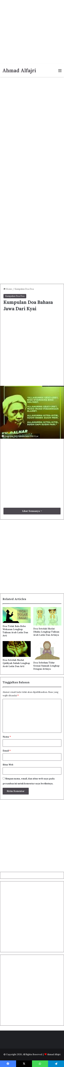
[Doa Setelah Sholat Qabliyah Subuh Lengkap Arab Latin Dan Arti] (17, 649)
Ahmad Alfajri (53, 1054)
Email (7, 750)
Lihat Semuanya (31, 511)
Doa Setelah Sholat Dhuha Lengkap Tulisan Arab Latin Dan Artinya (46, 631)
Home (8, 289)
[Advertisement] (32, 32)
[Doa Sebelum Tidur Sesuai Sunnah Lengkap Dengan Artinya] (47, 650)
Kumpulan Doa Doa (24, 289)
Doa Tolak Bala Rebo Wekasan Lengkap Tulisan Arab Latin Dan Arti (15, 631)
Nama (7, 736)
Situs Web (8, 764)
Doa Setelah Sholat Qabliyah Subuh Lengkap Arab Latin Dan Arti (16, 663)
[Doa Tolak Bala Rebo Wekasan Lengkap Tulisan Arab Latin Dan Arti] (17, 615)
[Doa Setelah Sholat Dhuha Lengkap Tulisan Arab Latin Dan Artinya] (47, 616)
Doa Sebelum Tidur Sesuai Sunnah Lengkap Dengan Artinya (46, 665)
